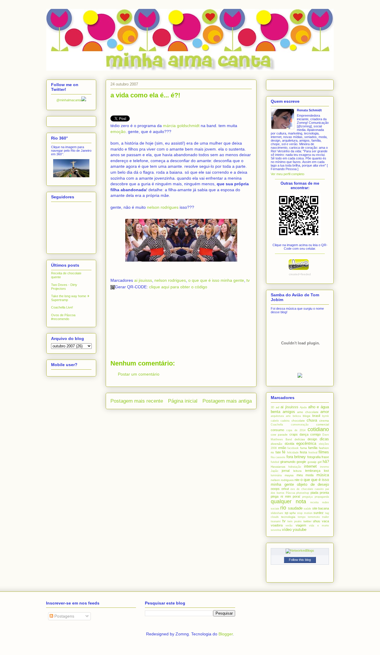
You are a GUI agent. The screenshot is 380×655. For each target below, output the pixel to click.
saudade (295, 508)
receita (314, 502)
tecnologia (288, 516)
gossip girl (315, 461)
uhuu (316, 521)
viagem (301, 525)
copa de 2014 (295, 430)
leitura (297, 470)
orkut (285, 489)
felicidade (293, 452)
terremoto (314, 516)
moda (309, 475)
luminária (276, 475)
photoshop (302, 492)
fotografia (314, 457)
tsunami (276, 521)
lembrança (312, 470)
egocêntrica (306, 443)
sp (286, 513)
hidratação (294, 466)
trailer (325, 516)
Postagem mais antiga (227, 401)
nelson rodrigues (162, 207)
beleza (297, 415)
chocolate (298, 420)
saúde (307, 508)
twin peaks (294, 521)
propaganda (322, 496)
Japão (274, 470)
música (322, 475)
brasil (316, 415)
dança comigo (310, 434)
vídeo (287, 529)
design (312, 439)
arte (288, 415)
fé (283, 452)
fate (278, 452)
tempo (301, 516)
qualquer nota (288, 501)
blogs (306, 415)
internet (310, 466)
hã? (326, 461)
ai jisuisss (143, 280)
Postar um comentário (138, 374)
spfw (292, 513)
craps (293, 434)
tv (248, 280)
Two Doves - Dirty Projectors (64, 286)
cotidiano (318, 429)
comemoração (299, 424)
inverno (324, 466)
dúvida (289, 443)
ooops (275, 489)
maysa (289, 475)
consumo (277, 430)
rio (283, 508)
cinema (324, 420)
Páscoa (290, 492)
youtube (299, 529)
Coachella (277, 424)
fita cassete (278, 457)
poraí (296, 496)
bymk (325, 415)
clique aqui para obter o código (178, 286)
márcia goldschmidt (181, 125)
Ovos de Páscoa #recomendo (63, 317)
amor (324, 411)
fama (303, 448)
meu (300, 475)
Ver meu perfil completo (287, 174)
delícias (299, 439)
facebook (293, 448)
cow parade (279, 434)
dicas (324, 439)
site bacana (320, 508)
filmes (324, 452)
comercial (322, 424)
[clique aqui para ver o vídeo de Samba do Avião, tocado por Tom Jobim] (299, 376)
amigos (289, 411)
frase (325, 457)
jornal (285, 470)
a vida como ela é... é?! (145, 95)
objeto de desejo (313, 484)
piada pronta (320, 492)
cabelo (275, 420)
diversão (276, 443)
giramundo (287, 461)
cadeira (285, 420)
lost (326, 470)
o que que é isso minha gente (216, 280)
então (282, 448)
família (312, 448)
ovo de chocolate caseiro (307, 489)
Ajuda (303, 407)
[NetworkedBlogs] (300, 550)
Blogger (225, 634)
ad (277, 407)
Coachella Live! (62, 307)
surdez (319, 513)
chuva (312, 420)
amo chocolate (308, 412)
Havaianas (278, 466)
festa (303, 452)
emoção (118, 131)
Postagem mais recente (136, 401)
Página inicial (182, 401)
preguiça (307, 496)
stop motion (304, 513)
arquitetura (277, 415)
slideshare (277, 513)
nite (297, 480)
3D (272, 407)
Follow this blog (300, 559)
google (301, 461)
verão (289, 525)
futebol (275, 462)
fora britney (296, 457)
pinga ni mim (281, 496)
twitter (307, 521)
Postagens (63, 616)
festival (312, 452)
